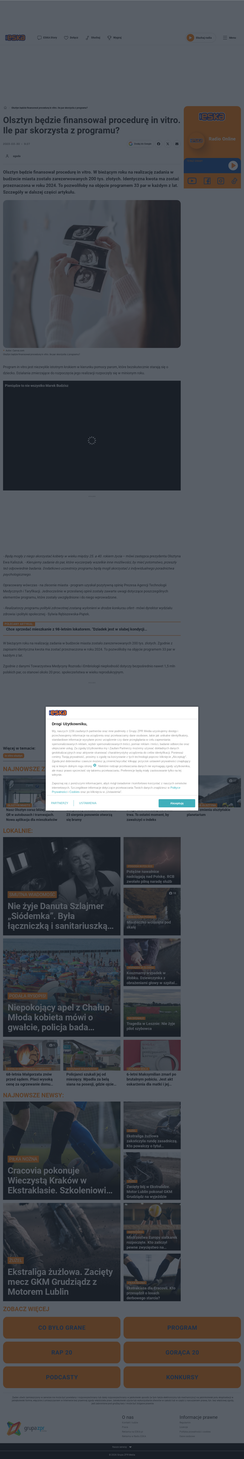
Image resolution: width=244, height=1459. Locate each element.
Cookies (74, 791)
